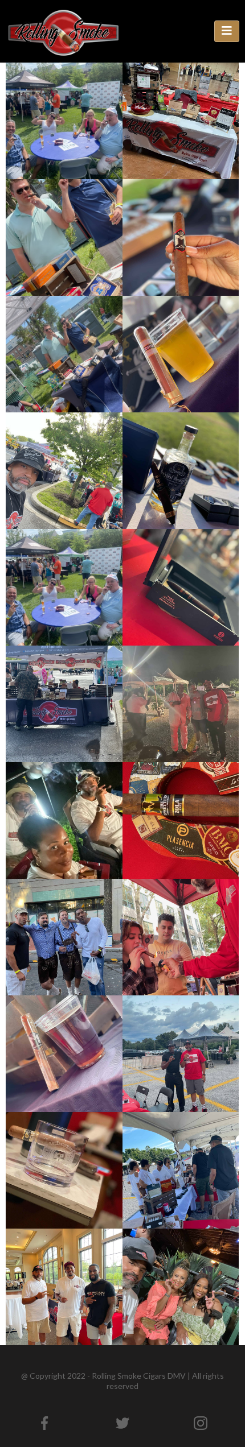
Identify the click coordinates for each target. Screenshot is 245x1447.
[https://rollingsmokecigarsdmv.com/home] (63, 30)
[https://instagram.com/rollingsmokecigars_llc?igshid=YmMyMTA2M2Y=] (200, 1423)
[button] (226, 31)
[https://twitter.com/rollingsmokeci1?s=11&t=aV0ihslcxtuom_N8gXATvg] (122, 1423)
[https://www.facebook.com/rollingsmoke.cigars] (44, 1423)
